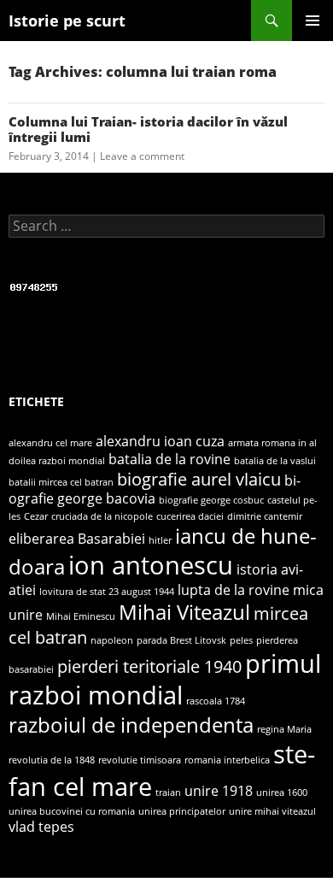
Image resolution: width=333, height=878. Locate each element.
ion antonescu (150, 565)
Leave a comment (142, 156)
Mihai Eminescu (80, 616)
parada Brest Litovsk (181, 640)
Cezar (36, 516)
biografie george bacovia (155, 489)
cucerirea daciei (190, 516)
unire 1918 (218, 790)
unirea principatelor (181, 811)
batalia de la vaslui (275, 461)
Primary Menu (312, 20)
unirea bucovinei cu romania (72, 811)
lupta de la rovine (233, 589)
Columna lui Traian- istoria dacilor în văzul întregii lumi (148, 129)
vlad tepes (41, 826)
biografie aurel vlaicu (199, 479)
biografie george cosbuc (211, 500)
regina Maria (284, 729)
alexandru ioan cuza (160, 441)
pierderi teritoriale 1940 (149, 666)
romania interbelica (227, 760)
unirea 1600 (281, 792)
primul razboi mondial (165, 679)
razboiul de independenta (131, 724)
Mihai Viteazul (184, 612)
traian (168, 792)
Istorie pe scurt (67, 20)
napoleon (112, 640)
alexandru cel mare (50, 443)
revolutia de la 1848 (52, 760)
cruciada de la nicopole (102, 516)
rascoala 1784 (215, 701)
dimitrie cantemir (264, 516)
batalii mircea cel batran (61, 482)
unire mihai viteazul (272, 811)
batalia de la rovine (169, 459)
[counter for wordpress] (34, 286)
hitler (160, 540)
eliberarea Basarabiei (77, 538)
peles (241, 640)
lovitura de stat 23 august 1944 (106, 592)
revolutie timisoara (139, 760)
